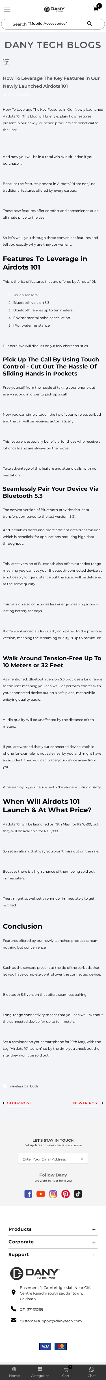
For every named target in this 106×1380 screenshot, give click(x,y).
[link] (7, 9)
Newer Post (86, 1103)
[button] (90, 23)
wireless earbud (87, 414)
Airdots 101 (12, 116)
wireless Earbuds (24, 1086)
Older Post (19, 1103)
